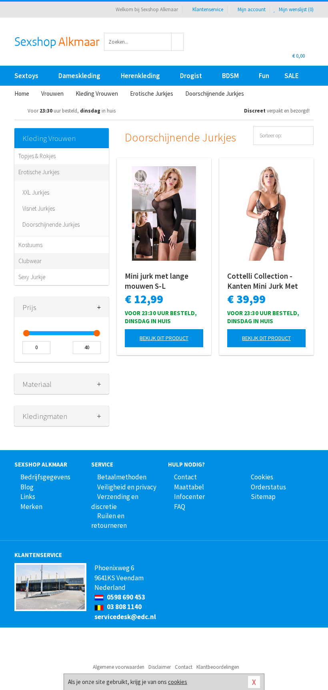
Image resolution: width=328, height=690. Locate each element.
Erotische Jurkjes (38, 172)
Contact (185, 477)
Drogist (191, 75)
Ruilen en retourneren (109, 520)
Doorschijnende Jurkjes (51, 224)
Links (27, 496)
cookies (177, 682)
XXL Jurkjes (35, 192)
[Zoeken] (178, 42)
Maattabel (189, 487)
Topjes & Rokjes (37, 156)
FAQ (179, 506)
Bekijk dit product (164, 338)
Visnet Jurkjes (38, 208)
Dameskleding (79, 75)
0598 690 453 (125, 597)
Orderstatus (268, 487)
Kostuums (30, 245)
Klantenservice (207, 9)
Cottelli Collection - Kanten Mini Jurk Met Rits (262, 281)
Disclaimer (159, 667)
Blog (27, 487)
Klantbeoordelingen (217, 667)
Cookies (262, 477)
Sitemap (263, 496)
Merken (31, 506)
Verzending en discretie (114, 501)
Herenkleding (140, 75)
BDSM (230, 75)
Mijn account (252, 9)
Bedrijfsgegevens (45, 477)
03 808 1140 (124, 606)
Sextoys (26, 75)
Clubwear (30, 261)
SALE (291, 75)
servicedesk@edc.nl (125, 616)
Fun (264, 75)
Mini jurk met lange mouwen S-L (156, 281)
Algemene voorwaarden (118, 667)
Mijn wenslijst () (296, 9)
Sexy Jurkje (31, 277)
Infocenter (189, 496)
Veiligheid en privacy (126, 487)
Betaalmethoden (121, 477)
